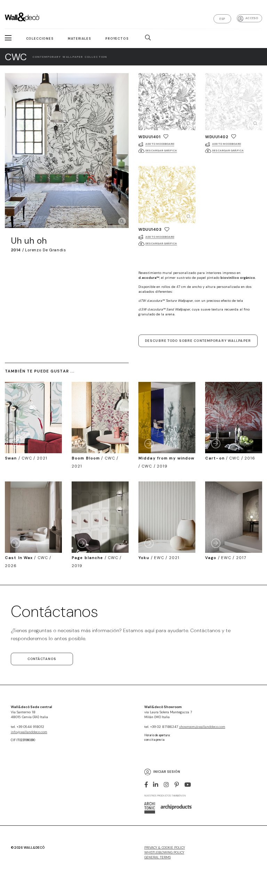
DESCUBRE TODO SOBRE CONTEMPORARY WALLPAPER (198, 341)
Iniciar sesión (166, 771)
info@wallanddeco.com (29, 732)
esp (222, 19)
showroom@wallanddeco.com (202, 727)
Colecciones (40, 39)
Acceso (251, 18)
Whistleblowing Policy (164, 852)
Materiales (79, 39)
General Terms (157, 857)
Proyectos (117, 39)
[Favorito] (165, 136)
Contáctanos (41, 659)
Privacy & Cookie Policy (164, 848)
